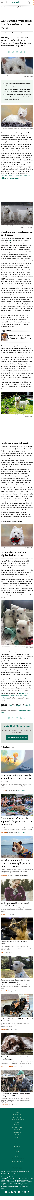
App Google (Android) (17, 1120)
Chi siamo (17, 1149)
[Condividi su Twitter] (13, 52)
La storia (17, 1151)
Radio (17, 1122)
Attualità (17, 1112)
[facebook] (6, 1192)
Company (17, 1144)
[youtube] (19, 1192)
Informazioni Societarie (17, 1159)
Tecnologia (3, 914)
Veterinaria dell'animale (7, 1066)
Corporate (17, 1130)
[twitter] (9, 1192)
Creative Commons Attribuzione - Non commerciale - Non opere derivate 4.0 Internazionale (17, 705)
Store (9, 2)
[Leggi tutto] (32, 747)
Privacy (17, 1156)
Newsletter (17, 1115)
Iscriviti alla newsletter (16, 737)
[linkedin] (25, 1192)
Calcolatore (17, 1132)
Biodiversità (4, 832)
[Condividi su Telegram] (25, 52)
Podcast (17, 1125)
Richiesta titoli (17, 1127)
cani (10, 241)
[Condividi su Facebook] (9, 52)
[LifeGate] (17, 2)
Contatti (17, 1146)
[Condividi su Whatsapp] (21, 52)
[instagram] (22, 1192)
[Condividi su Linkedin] (17, 52)
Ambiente (3, 790)
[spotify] (15, 1192)
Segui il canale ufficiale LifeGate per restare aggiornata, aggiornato (14, 695)
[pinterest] (12, 1192)
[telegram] (28, 1192)
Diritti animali (4, 1105)
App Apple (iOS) (17, 1117)
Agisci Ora (17, 1135)
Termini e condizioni (17, 1161)
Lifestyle (3, 952)
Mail (17, 1154)
